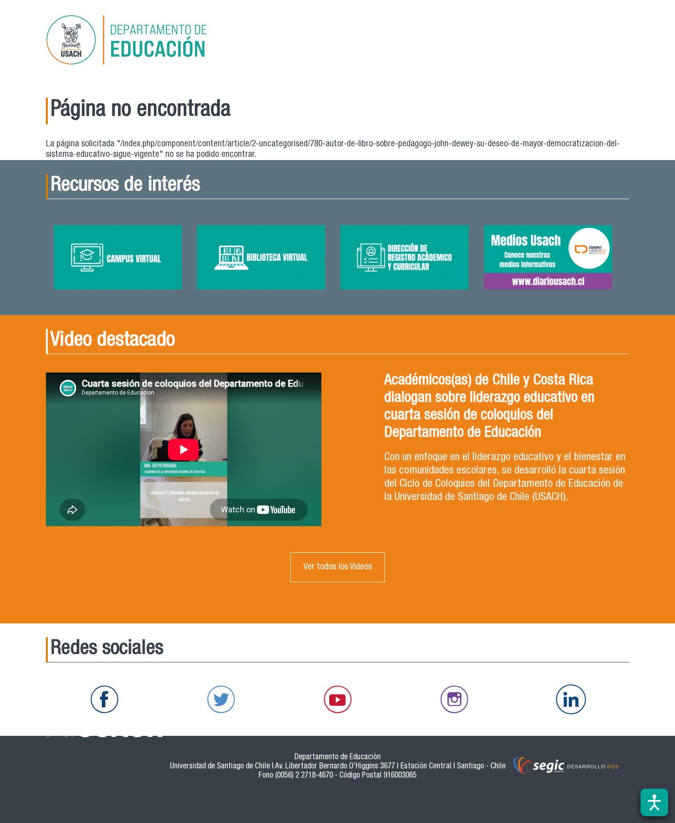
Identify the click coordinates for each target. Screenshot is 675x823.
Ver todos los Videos (338, 567)
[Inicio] (139, 41)
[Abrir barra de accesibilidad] (654, 802)
